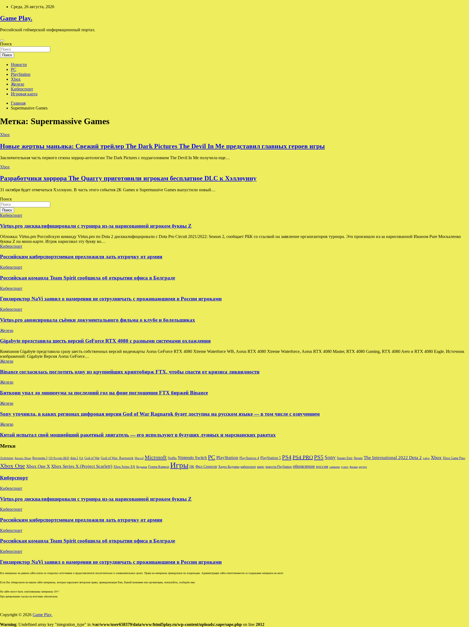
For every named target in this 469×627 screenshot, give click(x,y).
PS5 (319, 457)
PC (13, 69)
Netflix (172, 458)
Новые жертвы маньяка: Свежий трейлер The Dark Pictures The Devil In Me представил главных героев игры (162, 146)
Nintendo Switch (192, 457)
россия (322, 466)
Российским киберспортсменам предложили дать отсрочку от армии (81, 256)
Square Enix (345, 458)
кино (260, 467)
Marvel (139, 458)
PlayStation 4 (249, 458)
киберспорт (248, 466)
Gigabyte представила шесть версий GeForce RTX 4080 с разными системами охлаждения (105, 341)
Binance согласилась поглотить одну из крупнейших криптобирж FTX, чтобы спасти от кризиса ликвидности (129, 372)
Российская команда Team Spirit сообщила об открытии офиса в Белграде (87, 278)
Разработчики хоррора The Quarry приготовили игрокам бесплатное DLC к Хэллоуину (128, 178)
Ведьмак (141, 466)
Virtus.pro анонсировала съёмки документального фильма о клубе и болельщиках (97, 320)
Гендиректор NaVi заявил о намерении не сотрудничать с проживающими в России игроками (111, 299)
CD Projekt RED (59, 458)
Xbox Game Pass (454, 458)
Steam (358, 458)
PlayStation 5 (270, 458)
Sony (330, 457)
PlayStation (20, 74)
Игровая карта (24, 94)
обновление (304, 466)
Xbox (16, 79)
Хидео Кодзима (228, 467)
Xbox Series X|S (124, 467)
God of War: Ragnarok (117, 458)
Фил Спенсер (206, 467)
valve (426, 458)
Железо (17, 84)
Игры (179, 465)
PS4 (286, 457)
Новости (19, 64)
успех (344, 466)
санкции (334, 466)
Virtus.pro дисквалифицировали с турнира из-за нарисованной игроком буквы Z (96, 226)
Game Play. (16, 18)
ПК (191, 467)
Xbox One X (38, 466)
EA (81, 458)
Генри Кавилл (158, 467)
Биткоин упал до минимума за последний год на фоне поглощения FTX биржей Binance (104, 393)
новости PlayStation (278, 467)
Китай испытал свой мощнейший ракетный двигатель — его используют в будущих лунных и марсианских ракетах (138, 435)
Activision (6, 458)
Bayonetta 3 (39, 458)
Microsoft (156, 457)
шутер (363, 466)
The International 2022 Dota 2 (393, 457)
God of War (92, 458)
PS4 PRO (303, 457)
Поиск (6, 44)
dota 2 (74, 458)
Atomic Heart (22, 458)
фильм (354, 466)
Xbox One (12, 465)
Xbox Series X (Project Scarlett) (81, 466)
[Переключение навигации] (2, 40)
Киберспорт (22, 89)
